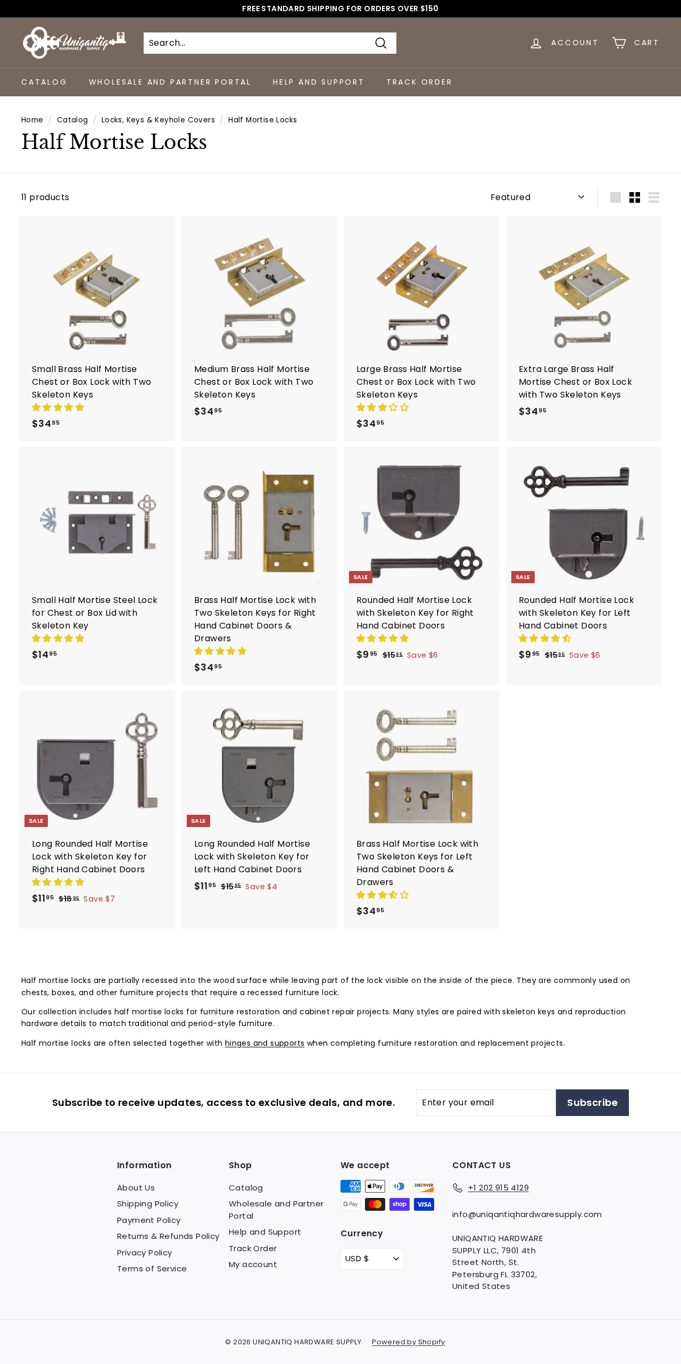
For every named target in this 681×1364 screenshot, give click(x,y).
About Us (136, 1187)
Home (32, 120)
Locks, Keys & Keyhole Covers (158, 120)
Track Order (419, 82)
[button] (59, 407)
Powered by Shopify (408, 1342)
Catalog (44, 82)
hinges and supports (265, 1043)
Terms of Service (152, 1268)
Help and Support (319, 82)
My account (253, 1264)
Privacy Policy (144, 1252)
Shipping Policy (147, 1203)
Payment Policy (149, 1220)
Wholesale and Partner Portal (170, 82)
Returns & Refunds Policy (168, 1236)
